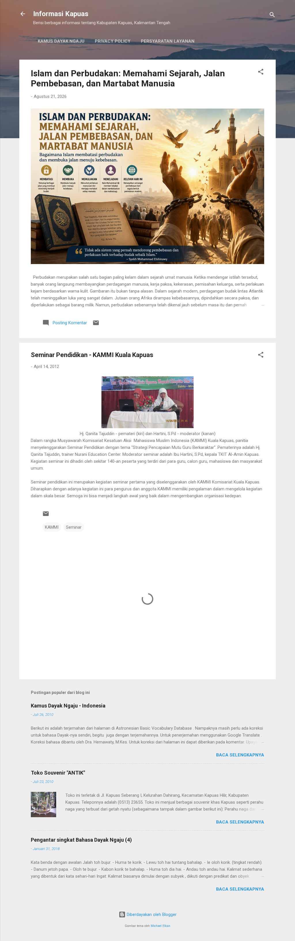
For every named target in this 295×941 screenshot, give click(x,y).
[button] (260, 72)
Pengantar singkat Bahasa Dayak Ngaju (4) (81, 840)
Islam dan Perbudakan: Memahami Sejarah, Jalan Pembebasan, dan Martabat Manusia (128, 78)
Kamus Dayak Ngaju (61, 41)
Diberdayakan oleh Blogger (151, 914)
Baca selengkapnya (240, 755)
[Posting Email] (95, 324)
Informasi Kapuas (60, 14)
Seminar (74, 527)
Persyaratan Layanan (167, 41)
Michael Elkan (160, 926)
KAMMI (51, 527)
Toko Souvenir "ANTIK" (58, 773)
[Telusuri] (272, 15)
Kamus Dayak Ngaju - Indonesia (68, 706)
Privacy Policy (113, 41)
